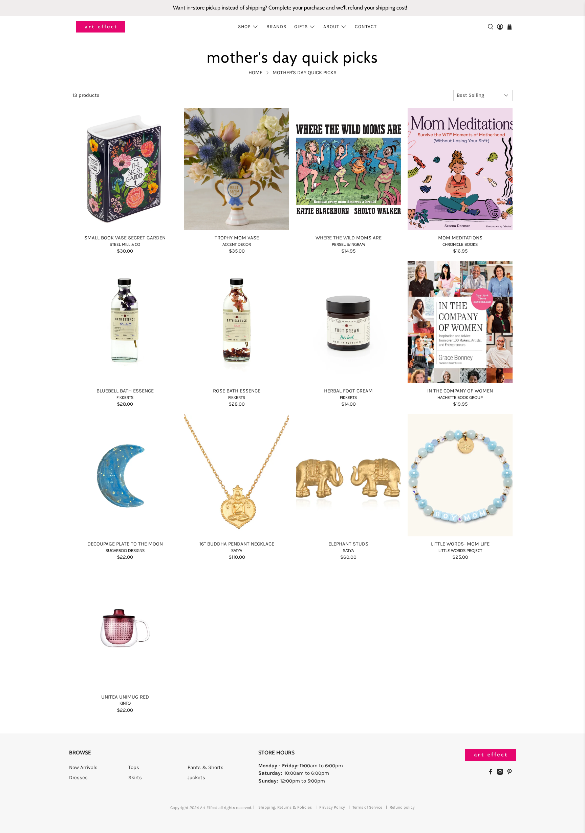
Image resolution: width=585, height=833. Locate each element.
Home (255, 72)
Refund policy (402, 807)
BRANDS (276, 26)
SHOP (244, 26)
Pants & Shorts (205, 767)
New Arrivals (83, 767)
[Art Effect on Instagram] (501, 773)
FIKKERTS (124, 397)
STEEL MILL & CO (125, 244)
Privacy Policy (332, 807)
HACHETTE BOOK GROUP (460, 397)
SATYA (236, 550)
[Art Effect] (100, 27)
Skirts (135, 777)
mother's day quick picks (305, 72)
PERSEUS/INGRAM (348, 244)
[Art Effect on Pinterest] (511, 773)
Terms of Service (367, 807)
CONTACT (366, 26)
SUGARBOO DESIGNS (125, 550)
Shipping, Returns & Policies (285, 807)
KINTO (125, 703)
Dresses (78, 777)
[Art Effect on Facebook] (492, 773)
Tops (133, 767)
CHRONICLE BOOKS (460, 244)
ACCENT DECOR (236, 244)
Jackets (196, 777)
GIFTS (301, 26)
